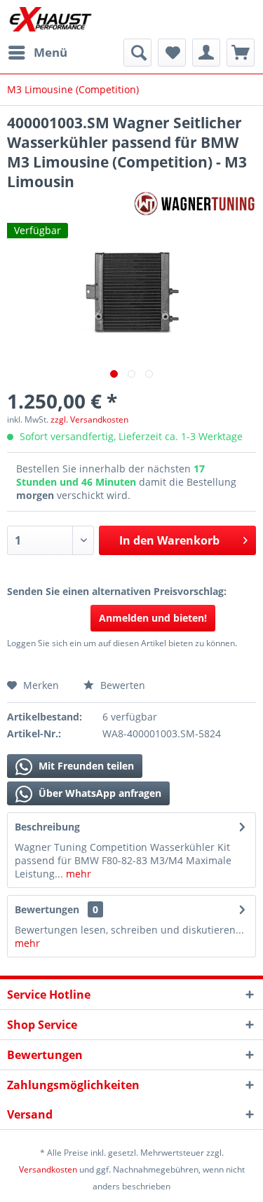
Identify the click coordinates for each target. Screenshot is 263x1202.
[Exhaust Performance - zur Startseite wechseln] (50, 19)
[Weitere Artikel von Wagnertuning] (194, 203)
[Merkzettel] (172, 53)
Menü (50, 52)
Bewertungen (47, 909)
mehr (77, 873)
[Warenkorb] (241, 53)
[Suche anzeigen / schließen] (137, 53)
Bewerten (121, 685)
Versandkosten (48, 1169)
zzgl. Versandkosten (89, 419)
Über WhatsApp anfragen (98, 793)
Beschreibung (47, 826)
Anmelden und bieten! (153, 617)
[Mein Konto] (206, 53)
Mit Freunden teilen (85, 765)
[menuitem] (37, 53)
